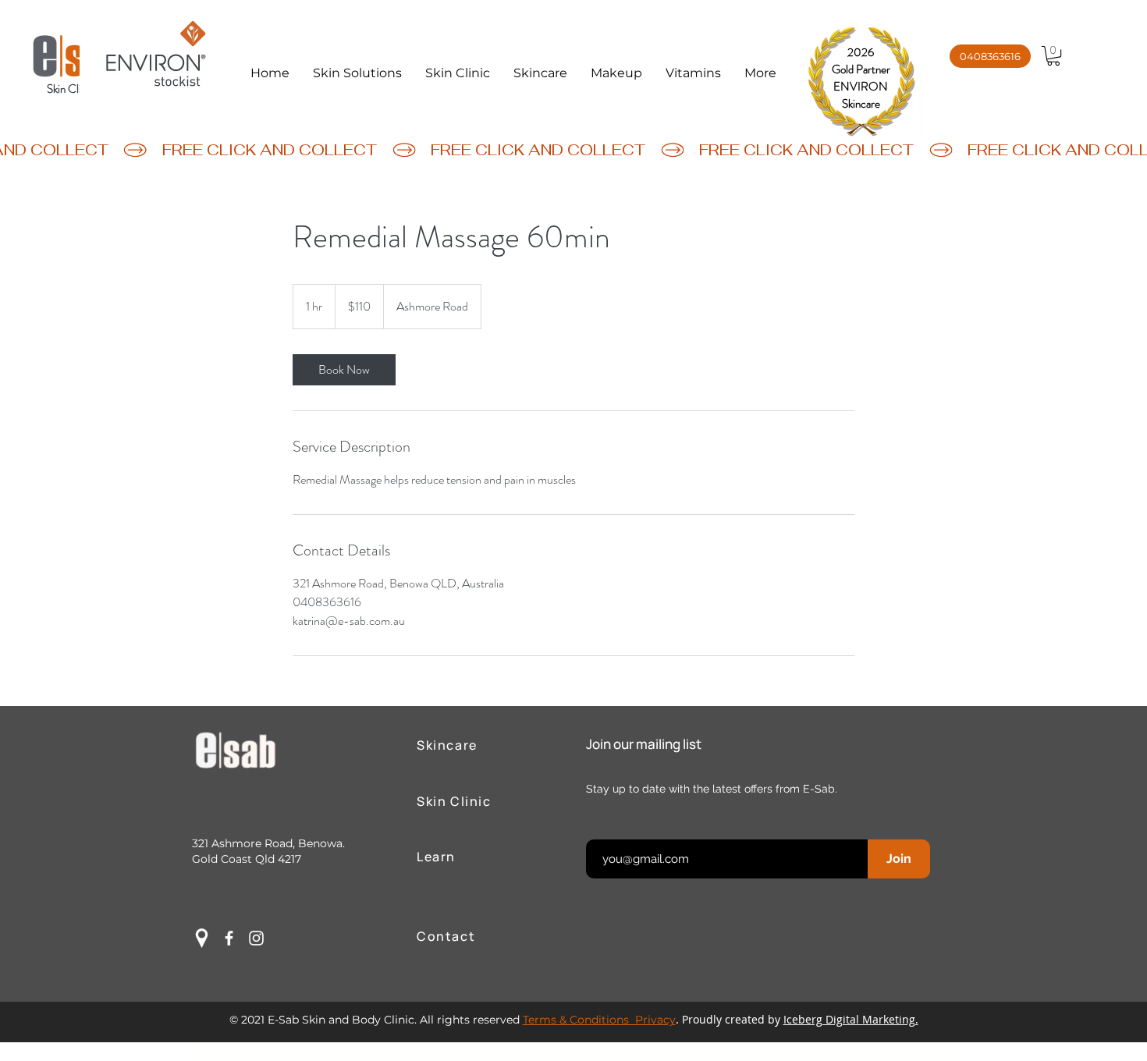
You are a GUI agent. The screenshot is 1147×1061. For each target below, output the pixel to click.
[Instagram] (256, 938)
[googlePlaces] (201, 938)
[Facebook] (229, 938)
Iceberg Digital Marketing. (850, 1019)
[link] (344, 369)
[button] (357, 73)
